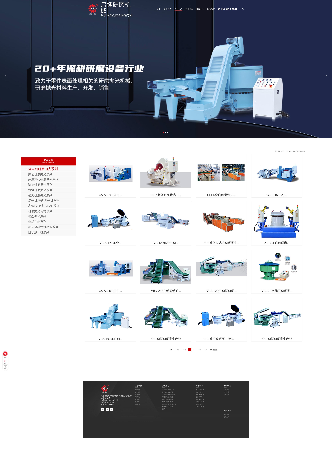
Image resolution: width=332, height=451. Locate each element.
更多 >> (164, 409)
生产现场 (137, 397)
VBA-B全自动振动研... (221, 290)
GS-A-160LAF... (277, 195)
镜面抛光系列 (37, 216)
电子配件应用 (200, 389)
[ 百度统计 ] (209, 441)
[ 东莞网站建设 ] (201, 441)
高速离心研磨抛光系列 (43, 179)
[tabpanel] (166, 69)
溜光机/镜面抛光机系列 (43, 200)
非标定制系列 (37, 221)
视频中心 (137, 404)
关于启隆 (167, 9)
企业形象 (137, 394)
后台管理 (134, 441)
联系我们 (211, 9)
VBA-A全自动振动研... (166, 290)
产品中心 (178, 9)
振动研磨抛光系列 (40, 174)
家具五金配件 (200, 397)
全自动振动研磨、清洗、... (221, 338)
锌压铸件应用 (200, 406)
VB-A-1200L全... (110, 242)
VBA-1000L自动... (110, 338)
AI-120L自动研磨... (276, 242)
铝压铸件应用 (200, 399)
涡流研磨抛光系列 (40, 190)
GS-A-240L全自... (110, 290)
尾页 (205, 349)
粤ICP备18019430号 (142, 441)
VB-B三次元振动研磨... (276, 290)
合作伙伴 (137, 401)
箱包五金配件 (200, 404)
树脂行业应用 (200, 401)
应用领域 (189, 9)
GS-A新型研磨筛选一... (166, 195)
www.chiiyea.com (110, 404)
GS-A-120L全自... (110, 195)
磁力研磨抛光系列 (40, 195)
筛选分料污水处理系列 (43, 227)
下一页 (199, 349)
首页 (159, 9)
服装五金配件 (200, 392)
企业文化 (137, 392)
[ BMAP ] (221, 441)
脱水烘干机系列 (38, 232)
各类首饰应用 (200, 394)
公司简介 (137, 389)
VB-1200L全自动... (165, 242)
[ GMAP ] (227, 441)
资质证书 (137, 399)
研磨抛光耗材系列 (40, 211)
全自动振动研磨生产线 (166, 338)
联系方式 (226, 417)
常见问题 (226, 394)
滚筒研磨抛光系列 (40, 184)
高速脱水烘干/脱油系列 (43, 206)
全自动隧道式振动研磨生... (221, 242)
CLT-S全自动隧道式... (221, 195)
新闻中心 (200, 9)
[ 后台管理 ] (216, 441)
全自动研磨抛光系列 (43, 169)
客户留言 (226, 414)
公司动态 (226, 389)
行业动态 (226, 392)
